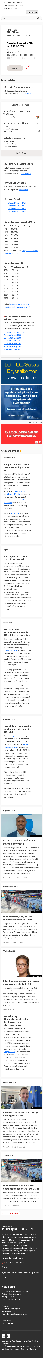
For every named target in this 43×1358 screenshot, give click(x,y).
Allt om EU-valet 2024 (17, 203)
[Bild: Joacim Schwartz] (21, 966)
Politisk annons (35, 422)
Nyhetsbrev (6, 1273)
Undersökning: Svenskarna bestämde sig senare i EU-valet (21, 1187)
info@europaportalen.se (15, 1262)
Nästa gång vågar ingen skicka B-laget (19, 111)
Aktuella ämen (16, 1273)
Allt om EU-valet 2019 (17, 206)
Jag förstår (32, 12)
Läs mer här (26, 94)
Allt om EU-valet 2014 (17, 208)
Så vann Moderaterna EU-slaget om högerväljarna (21, 1114)
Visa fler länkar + (22, 153)
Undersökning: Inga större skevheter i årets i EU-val (18, 918)
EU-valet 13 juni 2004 (12, 338)
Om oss (4, 1277)
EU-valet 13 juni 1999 (12, 335)
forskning (10, 736)
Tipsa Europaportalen (31, 1273)
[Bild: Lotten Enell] (21, 1097)
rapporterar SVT (10, 650)
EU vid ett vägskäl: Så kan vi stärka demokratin (19, 842)
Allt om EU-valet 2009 (17, 211)
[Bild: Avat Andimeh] (21, 825)
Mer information (11, 8)
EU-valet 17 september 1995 (15, 332)
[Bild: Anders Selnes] (21, 901)
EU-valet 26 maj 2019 (12, 346)
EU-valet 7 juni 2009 (12, 341)
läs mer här (23, 189)
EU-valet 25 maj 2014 (12, 343)
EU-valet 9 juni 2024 (12, 349)
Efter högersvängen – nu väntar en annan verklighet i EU (21, 982)
